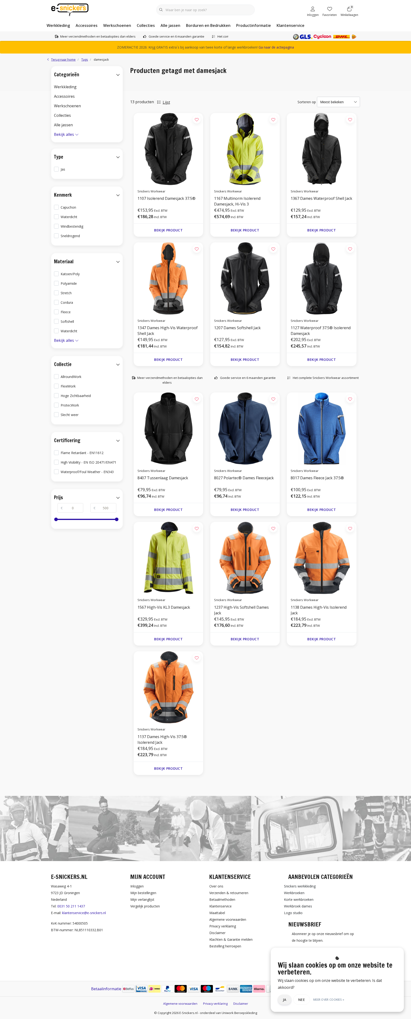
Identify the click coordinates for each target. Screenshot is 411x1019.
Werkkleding (58, 25)
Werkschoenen (117, 25)
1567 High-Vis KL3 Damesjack (163, 607)
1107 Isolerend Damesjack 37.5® (166, 198)
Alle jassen (170, 25)
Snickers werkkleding (300, 886)
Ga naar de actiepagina (276, 47)
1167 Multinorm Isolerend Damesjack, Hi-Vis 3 (237, 201)
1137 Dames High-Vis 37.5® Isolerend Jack (162, 739)
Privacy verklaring (215, 1003)
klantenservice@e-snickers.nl (84, 913)
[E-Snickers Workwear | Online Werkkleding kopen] (70, 9)
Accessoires (87, 25)
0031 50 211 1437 (71, 906)
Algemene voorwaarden (180, 1003)
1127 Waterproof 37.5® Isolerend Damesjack (321, 330)
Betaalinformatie (106, 988)
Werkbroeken (294, 893)
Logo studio (293, 913)
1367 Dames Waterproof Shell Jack (321, 198)
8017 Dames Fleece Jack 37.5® (317, 477)
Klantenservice (290, 25)
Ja (284, 999)
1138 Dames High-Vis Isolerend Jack (319, 610)
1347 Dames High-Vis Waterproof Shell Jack (167, 330)
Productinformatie (253, 25)
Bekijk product (168, 230)
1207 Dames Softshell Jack (237, 327)
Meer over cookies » (328, 1000)
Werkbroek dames (298, 906)
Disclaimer (240, 1003)
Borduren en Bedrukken (208, 25)
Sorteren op (307, 102)
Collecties (146, 25)
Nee (301, 999)
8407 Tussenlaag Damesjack (162, 477)
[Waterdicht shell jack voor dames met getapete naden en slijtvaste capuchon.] (168, 278)
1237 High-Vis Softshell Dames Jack (241, 610)
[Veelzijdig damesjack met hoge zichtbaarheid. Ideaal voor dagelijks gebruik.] (245, 558)
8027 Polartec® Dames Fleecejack (244, 477)
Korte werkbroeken (298, 899)
